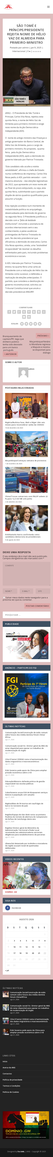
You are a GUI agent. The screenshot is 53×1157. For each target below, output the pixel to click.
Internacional (18, 51)
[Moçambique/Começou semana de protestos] (26, 444)
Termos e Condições (11, 1086)
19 (26, 953)
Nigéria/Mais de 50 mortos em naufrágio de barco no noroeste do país (24, 804)
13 (33, 947)
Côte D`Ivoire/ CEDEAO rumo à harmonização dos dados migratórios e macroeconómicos (26, 760)
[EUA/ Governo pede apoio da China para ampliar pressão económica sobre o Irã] (6, 1032)
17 (14, 953)
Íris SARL (21, 1151)
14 (39, 947)
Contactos (7, 1073)
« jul (7, 970)
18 (20, 953)
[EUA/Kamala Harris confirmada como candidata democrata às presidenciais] (26, 518)
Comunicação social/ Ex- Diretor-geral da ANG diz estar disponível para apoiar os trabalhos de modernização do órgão (26, 748)
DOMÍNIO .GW (11, 892)
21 (39, 953)
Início (5, 1061)
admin (25, 47)
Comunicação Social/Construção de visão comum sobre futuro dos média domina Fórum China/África (26, 734)
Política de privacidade (12, 1080)
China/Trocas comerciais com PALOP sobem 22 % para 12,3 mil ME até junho (26, 497)
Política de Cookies (11, 1092)
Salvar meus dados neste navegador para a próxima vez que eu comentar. (25, 598)
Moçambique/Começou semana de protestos (25, 460)
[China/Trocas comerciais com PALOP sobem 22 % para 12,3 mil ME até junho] (26, 480)
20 (33, 953)
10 (14, 947)
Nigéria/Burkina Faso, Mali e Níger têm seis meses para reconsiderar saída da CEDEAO (25, 423)
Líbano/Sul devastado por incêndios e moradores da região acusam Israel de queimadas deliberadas (26, 845)
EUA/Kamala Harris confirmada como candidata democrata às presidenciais (23, 535)
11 (20, 947)
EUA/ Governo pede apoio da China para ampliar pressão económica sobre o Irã (26, 771)
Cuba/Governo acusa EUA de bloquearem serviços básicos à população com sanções (26, 793)
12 (26, 947)
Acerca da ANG (9, 1067)
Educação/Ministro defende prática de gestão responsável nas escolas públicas (25, 782)
